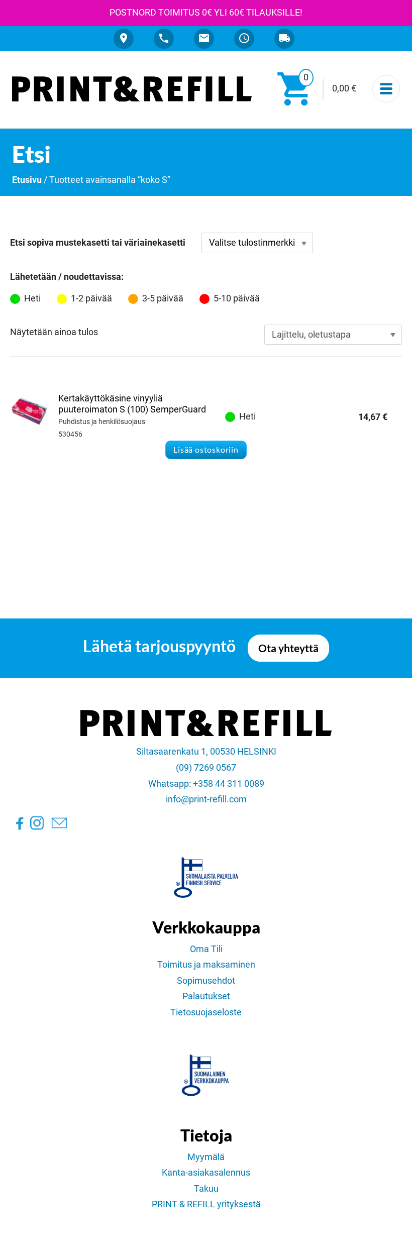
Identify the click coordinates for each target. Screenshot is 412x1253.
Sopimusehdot (206, 981)
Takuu (206, 1189)
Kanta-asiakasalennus (206, 1173)
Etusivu (27, 180)
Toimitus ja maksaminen (206, 965)
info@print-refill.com (206, 799)
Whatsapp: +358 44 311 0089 (206, 784)
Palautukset (206, 996)
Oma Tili (206, 949)
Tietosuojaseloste (206, 1012)
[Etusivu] (132, 89)
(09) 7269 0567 (206, 768)
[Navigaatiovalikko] (386, 88)
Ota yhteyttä (288, 648)
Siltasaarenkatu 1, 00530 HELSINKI (206, 752)
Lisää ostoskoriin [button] (206, 449)
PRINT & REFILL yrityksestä (206, 1204)
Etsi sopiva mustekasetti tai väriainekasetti (97, 243)
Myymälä (206, 1157)
